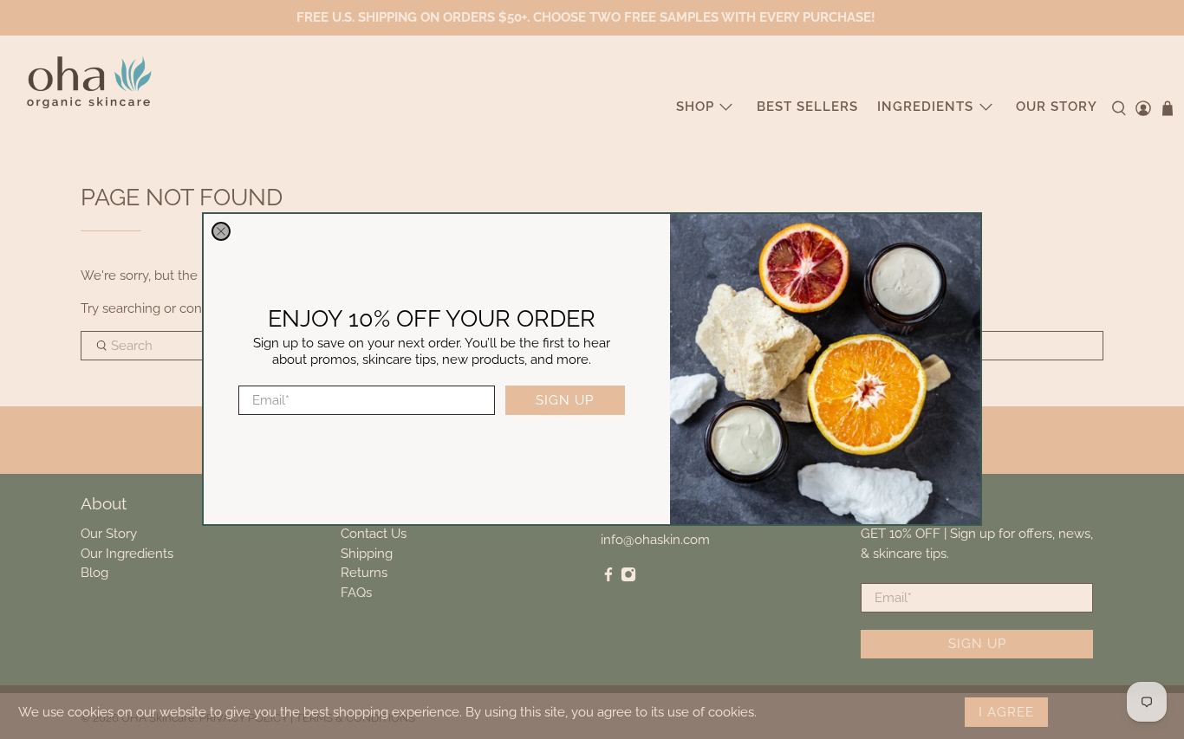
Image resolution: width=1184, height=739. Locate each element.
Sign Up (565, 400)
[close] (221, 231)
